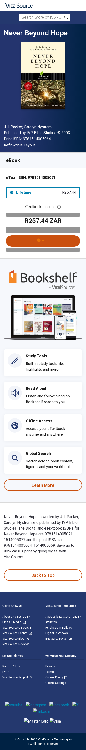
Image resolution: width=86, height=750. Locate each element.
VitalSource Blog (13, 638)
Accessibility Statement (61, 616)
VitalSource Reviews (16, 644)
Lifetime (46, 192)
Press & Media (12, 622)
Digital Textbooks (56, 633)
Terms (49, 672)
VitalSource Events (15, 633)
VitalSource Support (15, 677)
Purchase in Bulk (56, 627)
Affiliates (51, 622)
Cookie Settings (55, 683)
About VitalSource (14, 616)
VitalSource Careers (16, 627)
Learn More (43, 485)
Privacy (50, 666)
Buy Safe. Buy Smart (58, 638)
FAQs (5, 672)
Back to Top (43, 575)
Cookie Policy (54, 677)
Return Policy (11, 666)
